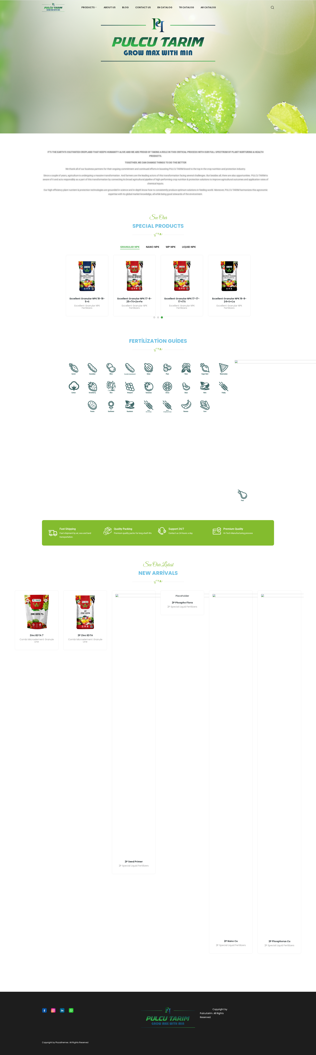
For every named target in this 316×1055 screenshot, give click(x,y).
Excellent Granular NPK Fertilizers (87, 307)
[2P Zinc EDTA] (85, 612)
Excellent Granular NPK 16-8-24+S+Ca (229, 300)
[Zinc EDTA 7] (36, 612)
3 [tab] (162, 317)
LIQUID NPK (189, 247)
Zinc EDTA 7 (36, 635)
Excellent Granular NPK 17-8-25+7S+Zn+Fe (134, 300)
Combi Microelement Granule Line (37, 640)
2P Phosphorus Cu (279, 941)
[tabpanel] (87, 285)
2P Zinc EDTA (85, 635)
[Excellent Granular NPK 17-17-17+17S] (182, 276)
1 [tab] (154, 317)
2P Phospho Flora (182, 602)
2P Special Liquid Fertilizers (134, 866)
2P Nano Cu (231, 941)
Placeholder (182, 596)
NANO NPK (152, 247)
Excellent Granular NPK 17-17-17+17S (181, 300)
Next (312, 67)
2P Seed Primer (134, 861)
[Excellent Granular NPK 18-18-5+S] (87, 276)
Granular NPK (130, 247)
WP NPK (171, 247)
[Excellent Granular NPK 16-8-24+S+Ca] (229, 276)
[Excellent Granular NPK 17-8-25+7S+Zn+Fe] (134, 276)
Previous (4, 67)
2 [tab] (158, 317)
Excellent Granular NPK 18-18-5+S (87, 300)
